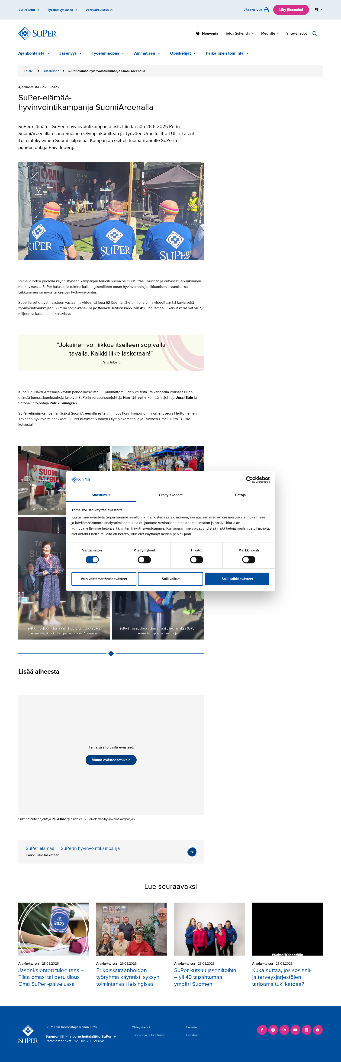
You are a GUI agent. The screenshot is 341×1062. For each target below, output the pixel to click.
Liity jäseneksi (291, 9)
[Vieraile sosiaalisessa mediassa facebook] (262, 1030)
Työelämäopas (105, 53)
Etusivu (29, 71)
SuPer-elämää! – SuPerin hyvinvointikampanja (111, 852)
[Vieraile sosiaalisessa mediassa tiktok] (306, 1030)
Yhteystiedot (296, 33)
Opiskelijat (180, 53)
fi (316, 9)
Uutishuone (51, 71)
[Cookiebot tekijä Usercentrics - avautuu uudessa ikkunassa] (249, 479)
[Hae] (314, 33)
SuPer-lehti (27, 10)
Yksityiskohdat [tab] (170, 495)
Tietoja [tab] (240, 495)
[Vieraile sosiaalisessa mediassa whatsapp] (317, 1030)
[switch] (144, 559)
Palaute (191, 1027)
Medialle (268, 33)
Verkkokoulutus (97, 10)
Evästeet (192, 1035)
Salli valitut (171, 579)
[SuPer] (37, 33)
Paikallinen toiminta (225, 53)
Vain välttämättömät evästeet (104, 579)
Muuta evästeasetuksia (111, 760)
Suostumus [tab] (101, 495)
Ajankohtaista (31, 53)
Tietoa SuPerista (237, 33)
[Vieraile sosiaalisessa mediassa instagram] (273, 1030)
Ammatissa (144, 53)
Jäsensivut (253, 9)
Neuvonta (210, 33)
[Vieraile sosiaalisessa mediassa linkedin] (284, 1030)
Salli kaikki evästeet (237, 579)
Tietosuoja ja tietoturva (148, 1035)
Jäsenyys (68, 53)
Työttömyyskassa (60, 10)
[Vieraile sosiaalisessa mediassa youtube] (295, 1030)
